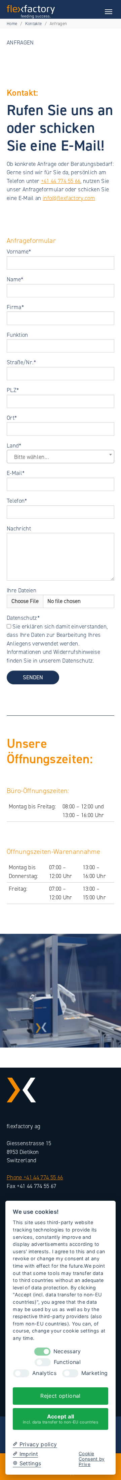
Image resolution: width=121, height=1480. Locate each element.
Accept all (60, 1418)
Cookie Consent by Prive (92, 1459)
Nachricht (19, 528)
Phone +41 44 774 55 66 (35, 1177)
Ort (12, 417)
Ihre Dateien (21, 590)
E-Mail (16, 473)
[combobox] (60, 456)
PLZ (13, 390)
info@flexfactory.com (69, 198)
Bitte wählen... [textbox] (31, 457)
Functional (67, 1362)
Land (14, 445)
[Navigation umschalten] (108, 11)
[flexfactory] (31, 12)
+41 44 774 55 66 (60, 181)
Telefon (17, 500)
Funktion (17, 334)
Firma (15, 307)
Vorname (19, 251)
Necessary (67, 1351)
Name (15, 279)
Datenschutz (23, 617)
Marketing (94, 1373)
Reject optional (60, 1395)
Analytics (44, 1373)
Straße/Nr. (21, 362)
